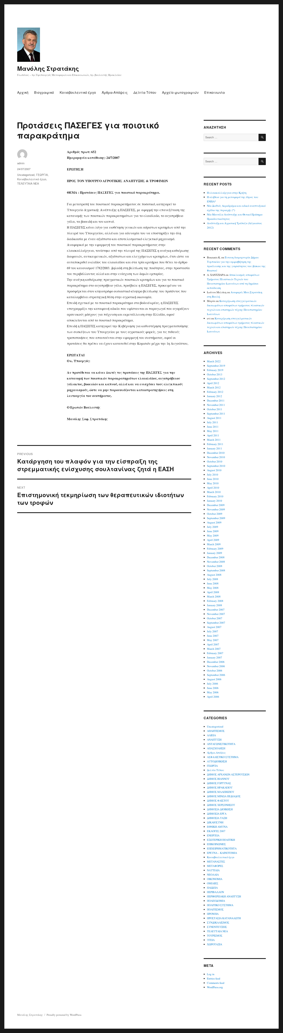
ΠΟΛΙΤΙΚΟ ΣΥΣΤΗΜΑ (220, 905)
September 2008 (216, 570)
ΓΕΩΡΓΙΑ (42, 175)
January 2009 (214, 553)
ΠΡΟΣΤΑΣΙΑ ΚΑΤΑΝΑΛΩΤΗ (224, 918)
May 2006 (213, 692)
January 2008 (214, 605)
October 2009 (214, 514)
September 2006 (216, 675)
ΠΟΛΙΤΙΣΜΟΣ (215, 909)
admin (20, 163)
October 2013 (214, 374)
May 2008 (213, 588)
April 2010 (213, 487)
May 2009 (213, 535)
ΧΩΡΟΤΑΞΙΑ (214, 944)
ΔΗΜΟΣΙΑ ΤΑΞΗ (217, 818)
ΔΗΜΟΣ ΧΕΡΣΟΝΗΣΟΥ (221, 805)
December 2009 (216, 505)
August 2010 (214, 470)
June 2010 (213, 479)
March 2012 (214, 387)
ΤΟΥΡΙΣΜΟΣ (214, 935)
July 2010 (212, 474)
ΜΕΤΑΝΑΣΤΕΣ (216, 861)
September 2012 (216, 379)
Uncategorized (25, 175)
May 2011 (213, 431)
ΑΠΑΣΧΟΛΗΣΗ (216, 748)
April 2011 (213, 435)
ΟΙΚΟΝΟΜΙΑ (214, 879)
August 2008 (214, 575)
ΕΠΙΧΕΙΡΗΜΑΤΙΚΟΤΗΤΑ (222, 848)
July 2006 (212, 683)
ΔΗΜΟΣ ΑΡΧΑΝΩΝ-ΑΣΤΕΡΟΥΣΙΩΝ (228, 774)
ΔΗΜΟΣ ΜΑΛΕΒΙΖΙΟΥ (220, 792)
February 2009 (215, 548)
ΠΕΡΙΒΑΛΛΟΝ (215, 892)
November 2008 (216, 561)
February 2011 (215, 444)
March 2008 (214, 596)
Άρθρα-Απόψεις (115, 92)
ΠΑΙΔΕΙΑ (212, 887)
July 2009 (212, 527)
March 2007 (214, 649)
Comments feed (215, 983)
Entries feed (213, 978)
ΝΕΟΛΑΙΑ (213, 874)
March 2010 (214, 492)
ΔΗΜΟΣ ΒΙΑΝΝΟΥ (218, 779)
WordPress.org (215, 987)
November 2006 (216, 666)
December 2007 (216, 609)
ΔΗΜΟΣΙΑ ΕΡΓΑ (216, 813)
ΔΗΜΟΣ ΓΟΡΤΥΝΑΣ (219, 783)
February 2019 (215, 370)
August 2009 (214, 522)
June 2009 (213, 531)
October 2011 (214, 409)
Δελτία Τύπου (144, 92)
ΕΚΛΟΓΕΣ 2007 (216, 831)
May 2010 (213, 483)
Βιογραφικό (44, 92)
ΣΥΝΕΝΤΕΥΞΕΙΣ (217, 927)
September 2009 (216, 518)
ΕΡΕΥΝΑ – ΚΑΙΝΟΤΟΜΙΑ (222, 853)
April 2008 (213, 592)
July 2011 (212, 422)
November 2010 (216, 457)
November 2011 (216, 405)
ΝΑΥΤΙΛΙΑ (213, 870)
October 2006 (214, 670)
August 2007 (214, 627)
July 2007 (212, 631)
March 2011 (214, 440)
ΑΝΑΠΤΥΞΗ (214, 739)
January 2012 (214, 396)
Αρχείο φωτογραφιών (180, 92)
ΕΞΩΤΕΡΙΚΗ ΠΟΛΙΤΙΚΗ (221, 840)
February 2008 (215, 601)
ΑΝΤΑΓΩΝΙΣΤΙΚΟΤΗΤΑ (221, 744)
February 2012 (215, 392)
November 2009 (216, 509)
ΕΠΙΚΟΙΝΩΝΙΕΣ (216, 844)
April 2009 (213, 540)
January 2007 (214, 657)
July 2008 (212, 579)
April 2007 (213, 644)
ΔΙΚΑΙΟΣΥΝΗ (215, 822)
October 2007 (214, 618)
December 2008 (216, 557)
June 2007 (213, 636)
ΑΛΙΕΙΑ (211, 735)
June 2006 (213, 688)
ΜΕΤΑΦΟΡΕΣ (215, 866)
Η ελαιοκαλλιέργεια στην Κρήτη (227, 193)
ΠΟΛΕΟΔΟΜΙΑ (216, 901)
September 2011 (216, 413)
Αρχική (22, 92)
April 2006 (213, 696)
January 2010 (214, 501)
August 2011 (214, 418)
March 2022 (214, 361)
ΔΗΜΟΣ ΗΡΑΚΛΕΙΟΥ (219, 787)
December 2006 (216, 662)
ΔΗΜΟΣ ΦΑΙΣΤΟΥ (218, 800)
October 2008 (214, 566)
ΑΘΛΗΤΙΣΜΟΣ (216, 731)
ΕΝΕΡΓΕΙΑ (213, 835)
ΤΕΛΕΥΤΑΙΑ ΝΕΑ (28, 183)
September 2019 (216, 365)
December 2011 (216, 400)
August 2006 (214, 679)
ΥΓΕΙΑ (211, 940)
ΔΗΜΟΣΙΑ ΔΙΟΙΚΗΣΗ (220, 809)
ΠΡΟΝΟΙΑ (213, 914)
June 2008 (213, 583)
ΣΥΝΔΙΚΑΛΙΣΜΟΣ (218, 922)
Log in (210, 974)
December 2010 (216, 453)
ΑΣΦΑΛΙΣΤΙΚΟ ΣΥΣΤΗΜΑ (222, 757)
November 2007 (216, 614)
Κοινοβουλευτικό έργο (78, 92)
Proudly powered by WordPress (64, 1015)
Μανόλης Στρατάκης (48, 68)
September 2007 (216, 622)
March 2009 (214, 544)
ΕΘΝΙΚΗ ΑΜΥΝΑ (217, 827)
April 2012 (213, 383)
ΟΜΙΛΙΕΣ (212, 883)
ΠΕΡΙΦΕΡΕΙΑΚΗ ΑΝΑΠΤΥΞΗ (224, 896)
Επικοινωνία (214, 92)
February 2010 (215, 496)
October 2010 (214, 461)
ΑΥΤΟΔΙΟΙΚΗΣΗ (217, 761)
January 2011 (214, 448)
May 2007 (213, 640)
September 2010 (216, 466)
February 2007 (215, 653)
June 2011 (213, 426)
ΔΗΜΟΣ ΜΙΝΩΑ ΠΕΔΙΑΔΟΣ (224, 796)
